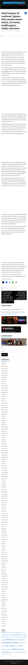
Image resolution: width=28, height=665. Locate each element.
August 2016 (4, 563)
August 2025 (4, 377)
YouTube (5, 81)
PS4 (6, 646)
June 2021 (3, 461)
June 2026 (3, 364)
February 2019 (4, 513)
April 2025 (3, 383)
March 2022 (3, 444)
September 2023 (4, 411)
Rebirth (17, 646)
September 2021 (4, 457)
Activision (3, 632)
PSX (15, 646)
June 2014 (3, 604)
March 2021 (3, 465)
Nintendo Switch (18, 640)
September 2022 (4, 433)
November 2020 (4, 472)
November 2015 (4, 582)
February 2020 (4, 491)
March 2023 (3, 424)
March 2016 (3, 573)
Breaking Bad (18, 129)
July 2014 (3, 602)
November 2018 (4, 517)
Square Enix (14, 288)
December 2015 (4, 580)
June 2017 (3, 543)
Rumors (10, 649)
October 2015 (4, 584)
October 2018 (4, 519)
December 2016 (4, 556)
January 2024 (4, 405)
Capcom (18, 632)
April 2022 (3, 442)
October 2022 (4, 431)
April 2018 (3, 530)
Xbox (17, 652)
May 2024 (3, 398)
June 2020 (3, 483)
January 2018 (4, 534)
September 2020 (4, 476)
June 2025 (3, 379)
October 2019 (4, 498)
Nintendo (9, 640)
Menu (14, 7)
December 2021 (4, 450)
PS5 (12, 646)
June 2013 (3, 612)
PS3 (4, 646)
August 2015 (4, 589)
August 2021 (4, 459)
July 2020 (3, 480)
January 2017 (4, 554)
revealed (18, 57)
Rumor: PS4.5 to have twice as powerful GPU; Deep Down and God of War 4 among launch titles (7, 297)
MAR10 (14, 637)
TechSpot (9, 279)
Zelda (10, 654)
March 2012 (3, 619)
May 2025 (3, 381)
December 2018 (4, 515)
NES (4, 639)
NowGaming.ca (17, 30)
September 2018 (4, 522)
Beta (7, 632)
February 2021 (4, 467)
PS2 (2, 646)
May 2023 (3, 420)
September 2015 (4, 586)
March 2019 (3, 511)
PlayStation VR (23, 642)
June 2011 (3, 621)
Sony (14, 649)
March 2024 (3, 400)
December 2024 (4, 390)
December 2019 (4, 496)
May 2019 (3, 506)
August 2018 (4, 524)
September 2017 (4, 539)
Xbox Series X (6, 654)
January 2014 (4, 610)
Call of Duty (13, 632)
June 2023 (3, 418)
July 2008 (3, 625)
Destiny (21, 632)
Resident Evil (4, 649)
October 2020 (4, 474)
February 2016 (4, 576)
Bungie (9, 632)
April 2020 (3, 487)
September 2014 (4, 599)
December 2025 (4, 370)
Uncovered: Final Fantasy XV (17, 55)
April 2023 (3, 422)
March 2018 (3, 532)
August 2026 (4, 362)
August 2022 (4, 435)
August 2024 (4, 394)
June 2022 (3, 437)
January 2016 (4, 578)
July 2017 (3, 541)
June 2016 (3, 567)
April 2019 (3, 509)
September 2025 (4, 375)
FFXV (4, 288)
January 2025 (4, 388)
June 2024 (3, 396)
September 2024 (4, 392)
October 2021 (4, 455)
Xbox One (21, 652)
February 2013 (4, 614)
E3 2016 (7, 635)
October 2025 (4, 372)
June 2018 (3, 526)
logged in (9, 309)
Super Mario (5, 652)
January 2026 (4, 368)
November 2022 (4, 429)
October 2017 (4, 537)
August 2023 (4, 413)
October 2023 (4, 409)
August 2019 (4, 502)
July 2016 (3, 565)
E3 (4, 635)
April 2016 (3, 571)
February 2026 (4, 366)
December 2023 (4, 407)
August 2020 (4, 478)
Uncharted (13, 652)
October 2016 (4, 558)
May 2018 (3, 528)
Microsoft (21, 637)
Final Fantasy (8, 288)
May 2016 (3, 569)
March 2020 (3, 489)
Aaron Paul (14, 128)
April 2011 (3, 623)
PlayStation (5, 643)
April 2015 (3, 595)
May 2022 (3, 439)
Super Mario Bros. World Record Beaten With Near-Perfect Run (21, 295)
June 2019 (3, 504)
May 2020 (3, 485)
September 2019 (4, 500)
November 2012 (4, 617)
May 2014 (3, 606)
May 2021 (3, 463)
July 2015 (3, 591)
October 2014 (4, 597)
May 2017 (3, 545)
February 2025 (4, 385)
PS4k (10, 646)
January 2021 (4, 470)
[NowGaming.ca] (14, 2)
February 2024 (4, 403)
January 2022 (4, 448)
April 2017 (3, 547)
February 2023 (4, 426)
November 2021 (4, 452)
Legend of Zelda (10, 637)
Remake (21, 646)
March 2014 (3, 608)
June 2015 (3, 593)
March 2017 (3, 550)
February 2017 (4, 552)
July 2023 (3, 416)
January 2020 (4, 493)
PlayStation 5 (15, 643)
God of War (5, 637)
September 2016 (4, 560)
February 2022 (4, 446)
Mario (17, 637)
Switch (10, 652)
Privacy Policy (14, 663)
